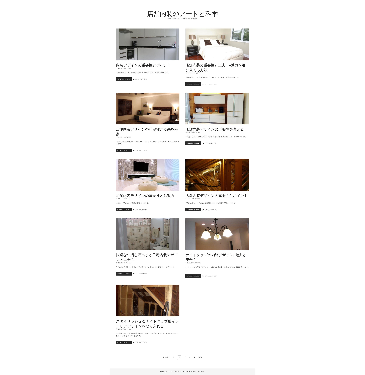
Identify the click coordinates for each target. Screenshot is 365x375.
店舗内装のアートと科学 (182, 13)
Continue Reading (124, 79)
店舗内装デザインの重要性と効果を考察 (147, 108)
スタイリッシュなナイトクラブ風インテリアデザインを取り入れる (147, 300)
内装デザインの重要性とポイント (147, 44)
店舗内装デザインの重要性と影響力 (147, 175)
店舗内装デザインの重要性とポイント (217, 175)
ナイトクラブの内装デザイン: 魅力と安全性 (217, 234)
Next (200, 357)
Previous (166, 357)
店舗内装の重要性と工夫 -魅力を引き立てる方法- (217, 44)
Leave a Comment (141, 79)
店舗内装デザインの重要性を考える (217, 108)
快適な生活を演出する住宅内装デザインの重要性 (147, 234)
